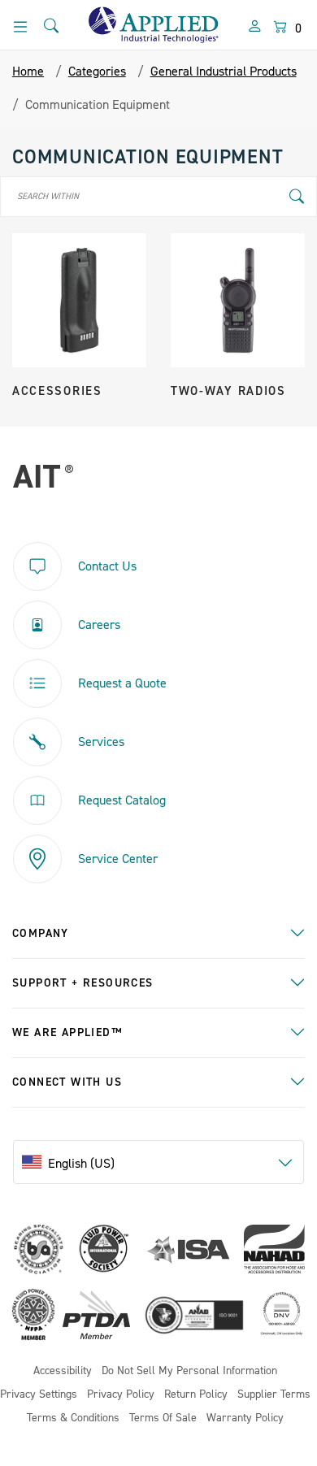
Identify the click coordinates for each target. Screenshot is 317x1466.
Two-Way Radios (228, 391)
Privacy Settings (38, 1395)
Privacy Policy (120, 1395)
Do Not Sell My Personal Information (189, 1371)
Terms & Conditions (73, 1418)
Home (28, 71)
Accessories (57, 391)
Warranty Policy (245, 1418)
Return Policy (196, 1395)
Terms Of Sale (163, 1418)
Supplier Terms (273, 1395)
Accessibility (62, 1371)
